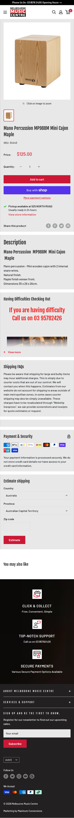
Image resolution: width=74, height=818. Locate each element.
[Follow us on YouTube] (25, 776)
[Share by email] (68, 225)
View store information (22, 214)
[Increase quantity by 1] (39, 166)
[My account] (60, 12)
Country (8, 488)
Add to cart (37, 179)
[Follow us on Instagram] (19, 776)
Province (9, 503)
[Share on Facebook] (48, 225)
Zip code (9, 519)
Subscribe (15, 743)
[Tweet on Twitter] (61, 225)
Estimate (14, 540)
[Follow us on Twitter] (12, 776)
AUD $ (8, 759)
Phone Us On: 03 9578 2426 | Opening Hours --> (37, 2)
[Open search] (54, 12)
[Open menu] (5, 12)
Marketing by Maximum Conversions (22, 810)
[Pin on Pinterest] (54, 225)
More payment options (37, 197)
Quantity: (9, 166)
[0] (68, 12)
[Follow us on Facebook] (5, 776)
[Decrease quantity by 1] (20, 166)
